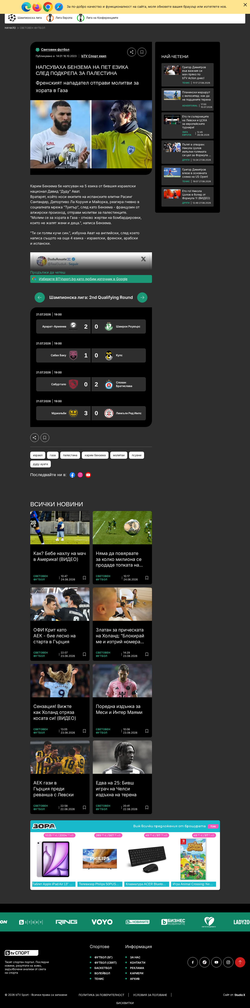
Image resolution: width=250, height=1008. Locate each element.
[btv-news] (134, 922)
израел (37, 455)
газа (53, 455)
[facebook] (193, 962)
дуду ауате (40, 464)
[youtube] (216, 962)
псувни (136, 455)
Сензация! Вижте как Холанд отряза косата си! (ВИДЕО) (54, 712)
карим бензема (95, 455)
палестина (70, 455)
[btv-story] (28, 922)
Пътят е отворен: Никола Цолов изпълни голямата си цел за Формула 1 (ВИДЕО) (196, 150)
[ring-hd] (63, 922)
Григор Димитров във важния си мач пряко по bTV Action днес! (194, 72)
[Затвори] (245, 4)
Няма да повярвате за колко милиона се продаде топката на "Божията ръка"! (119, 559)
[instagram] (228, 962)
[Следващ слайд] (142, 297)
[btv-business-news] (170, 922)
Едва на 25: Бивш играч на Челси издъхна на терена (116, 788)
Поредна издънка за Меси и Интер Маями (119, 709)
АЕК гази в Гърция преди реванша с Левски (53, 788)
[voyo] (99, 922)
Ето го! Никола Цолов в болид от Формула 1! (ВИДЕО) (196, 194)
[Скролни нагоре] (240, 962)
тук (213, 826)
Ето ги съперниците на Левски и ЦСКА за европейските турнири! (195, 122)
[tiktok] (204, 962)
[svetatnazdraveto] (205, 922)
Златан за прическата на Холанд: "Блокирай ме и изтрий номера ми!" (120, 636)
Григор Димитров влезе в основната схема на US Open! (195, 173)
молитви (119, 455)
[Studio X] (239, 995)
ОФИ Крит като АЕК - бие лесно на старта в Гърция (54, 635)
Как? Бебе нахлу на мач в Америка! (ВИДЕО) (59, 556)
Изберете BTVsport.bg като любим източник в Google (83, 279)
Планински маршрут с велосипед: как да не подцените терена (196, 95)
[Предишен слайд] (40, 297)
